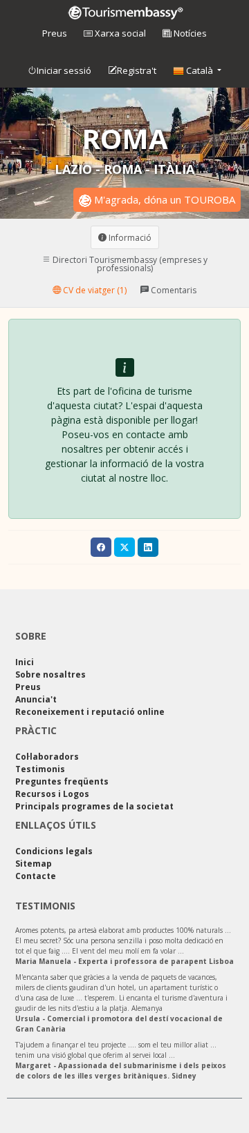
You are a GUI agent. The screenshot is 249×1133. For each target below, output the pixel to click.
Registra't (136, 70)
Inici (24, 662)
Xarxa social (119, 33)
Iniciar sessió (64, 70)
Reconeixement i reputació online (90, 712)
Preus (54, 33)
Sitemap (33, 863)
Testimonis (40, 769)
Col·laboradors (47, 756)
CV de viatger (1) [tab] (94, 289)
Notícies (189, 33)
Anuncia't (36, 699)
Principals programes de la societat (94, 806)
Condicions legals (54, 851)
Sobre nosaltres (50, 674)
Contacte (35, 876)
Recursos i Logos (52, 794)
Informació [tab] (129, 237)
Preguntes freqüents (62, 781)
